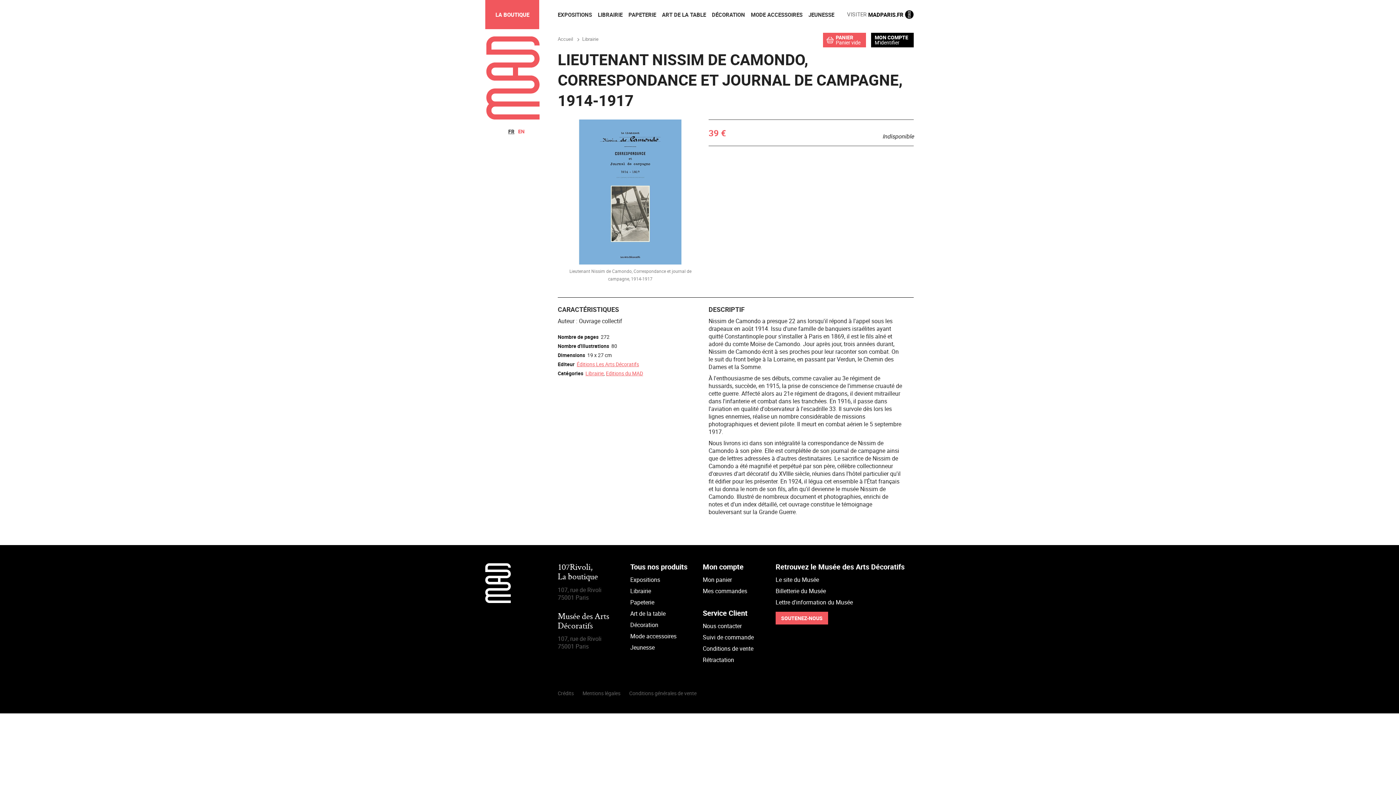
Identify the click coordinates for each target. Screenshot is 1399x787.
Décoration (644, 625)
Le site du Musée (797, 580)
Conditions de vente (728, 649)
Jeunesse (642, 647)
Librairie (594, 373)
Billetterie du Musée (801, 591)
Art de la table (648, 614)
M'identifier (887, 42)
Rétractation (718, 660)
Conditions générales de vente (663, 693)
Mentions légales (601, 693)
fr (511, 131)
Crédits (566, 693)
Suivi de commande (728, 637)
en (521, 131)
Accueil (565, 39)
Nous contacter (722, 626)
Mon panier (717, 580)
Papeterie (642, 602)
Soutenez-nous (802, 618)
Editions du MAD (624, 373)
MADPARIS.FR (876, 14)
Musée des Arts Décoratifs (583, 622)
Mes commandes (725, 591)
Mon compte (891, 37)
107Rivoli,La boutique (578, 572)
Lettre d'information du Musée (814, 602)
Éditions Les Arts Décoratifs (608, 364)
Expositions (645, 580)
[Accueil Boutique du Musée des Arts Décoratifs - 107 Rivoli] (513, 117)
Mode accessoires (653, 636)
